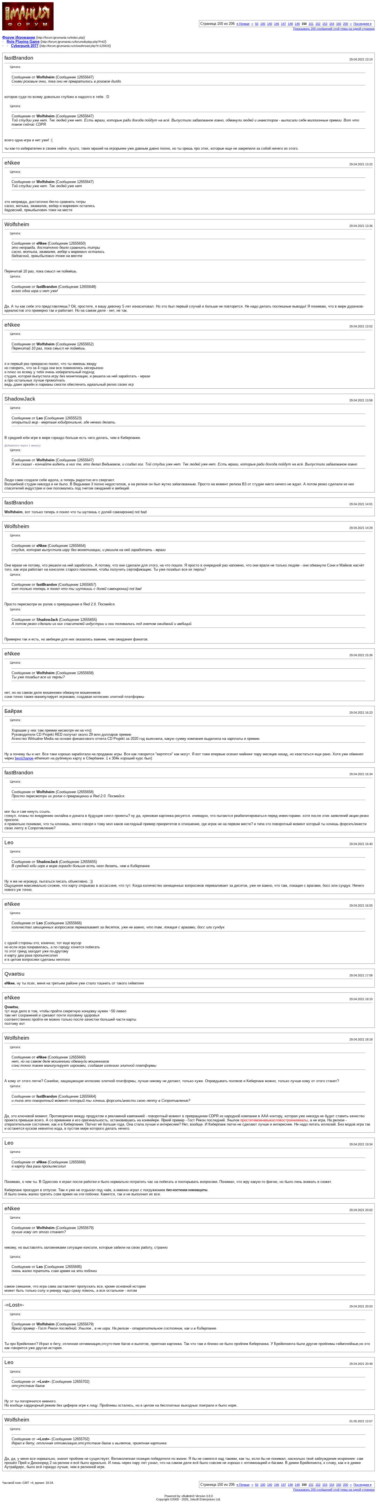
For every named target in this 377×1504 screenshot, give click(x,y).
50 (256, 23)
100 (262, 23)
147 (283, 23)
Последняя (362, 23)
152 (317, 23)
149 (297, 23)
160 (338, 23)
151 (311, 23)
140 (269, 23)
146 (276, 23)
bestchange (24, 758)
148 (290, 23)
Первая (243, 23)
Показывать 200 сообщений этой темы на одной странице (334, 28)
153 (324, 23)
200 (345, 23)
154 (331, 23)
